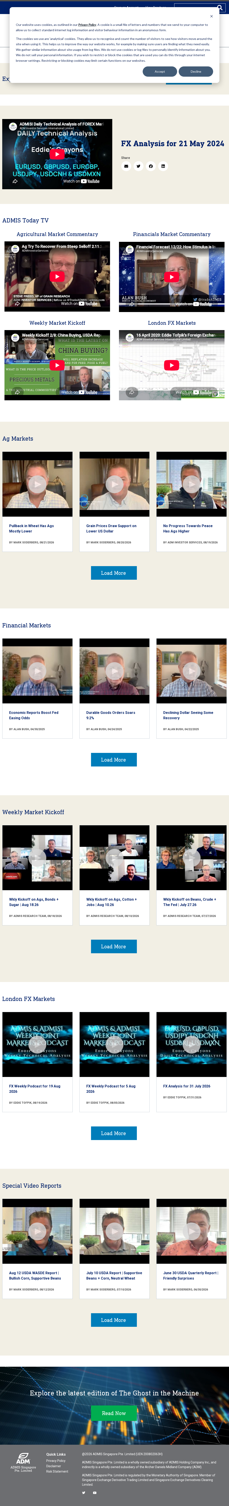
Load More (113, 573)
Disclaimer (53, 1466)
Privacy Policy (56, 1461)
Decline (196, 71)
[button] (126, 166)
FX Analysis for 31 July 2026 (186, 1086)
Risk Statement (57, 1471)
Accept (160, 71)
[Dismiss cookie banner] (211, 16)
